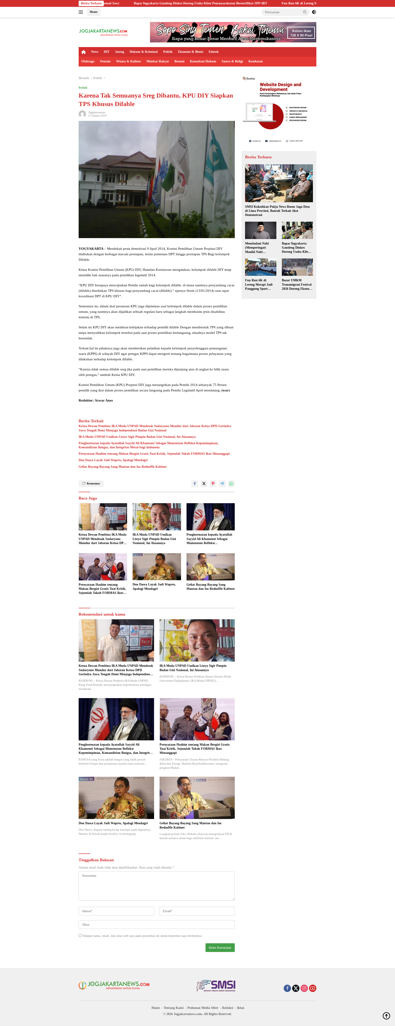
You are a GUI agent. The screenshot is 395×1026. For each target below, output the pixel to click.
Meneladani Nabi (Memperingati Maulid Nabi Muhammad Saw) (257, 248)
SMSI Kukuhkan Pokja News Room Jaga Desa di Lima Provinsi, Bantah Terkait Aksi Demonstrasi (277, 210)
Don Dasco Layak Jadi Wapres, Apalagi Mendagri (113, 460)
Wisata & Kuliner (128, 61)
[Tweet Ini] (203, 483)
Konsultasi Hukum (203, 61)
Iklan (240, 1008)
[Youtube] (312, 989)
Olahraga (87, 61)
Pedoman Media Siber (202, 1008)
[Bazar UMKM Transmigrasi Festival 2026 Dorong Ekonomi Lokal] (297, 267)
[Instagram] (304, 989)
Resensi (179, 61)
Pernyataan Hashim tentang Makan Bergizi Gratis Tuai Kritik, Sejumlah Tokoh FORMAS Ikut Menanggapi (154, 453)
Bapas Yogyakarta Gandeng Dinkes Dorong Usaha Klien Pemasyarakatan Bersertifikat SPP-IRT (137, 3)
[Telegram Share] (222, 483)
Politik (168, 51)
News (94, 51)
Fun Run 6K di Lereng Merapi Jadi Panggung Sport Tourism (261, 3)
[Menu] (82, 12)
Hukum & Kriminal (144, 51)
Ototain (105, 61)
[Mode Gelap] (314, 12)
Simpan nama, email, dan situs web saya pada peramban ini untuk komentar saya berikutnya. (143, 936)
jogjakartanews (96, 112)
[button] (305, 12)
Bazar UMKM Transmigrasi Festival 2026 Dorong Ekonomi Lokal (297, 284)
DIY (106, 51)
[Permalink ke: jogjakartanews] (82, 113)
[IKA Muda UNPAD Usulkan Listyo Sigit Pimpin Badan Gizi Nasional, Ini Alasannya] (157, 516)
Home (94, 11)
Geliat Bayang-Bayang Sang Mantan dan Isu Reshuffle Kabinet (123, 466)
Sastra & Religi (232, 61)
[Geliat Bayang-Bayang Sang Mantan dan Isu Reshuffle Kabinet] (211, 566)
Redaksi (227, 1008)
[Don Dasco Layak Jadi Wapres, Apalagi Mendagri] (157, 566)
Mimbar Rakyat (158, 61)
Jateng (119, 51)
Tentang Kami (174, 1008)
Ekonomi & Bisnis (190, 51)
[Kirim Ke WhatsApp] (231, 483)
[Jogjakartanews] (104, 32)
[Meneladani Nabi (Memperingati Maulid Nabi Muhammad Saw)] (260, 230)
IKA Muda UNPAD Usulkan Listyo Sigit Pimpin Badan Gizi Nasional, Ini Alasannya (137, 437)
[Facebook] (287, 989)
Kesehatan (255, 61)
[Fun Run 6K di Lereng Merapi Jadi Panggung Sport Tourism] (260, 267)
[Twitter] (295, 989)
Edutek (214, 51)
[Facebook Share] (194, 483)
